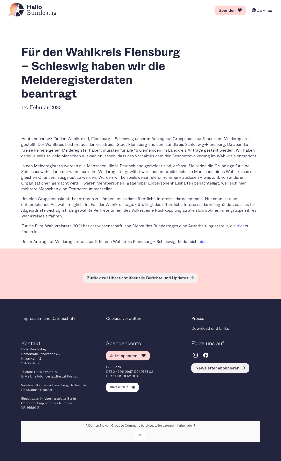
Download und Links (210, 328)
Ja (140, 434)
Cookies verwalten (123, 318)
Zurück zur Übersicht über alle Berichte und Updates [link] (137, 278)
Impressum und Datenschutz (48, 318)
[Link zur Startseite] (33, 9)
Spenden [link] (227, 10)
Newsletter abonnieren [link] (217, 368)
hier (241, 226)
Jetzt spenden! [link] (124, 355)
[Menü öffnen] (270, 10)
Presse (197, 318)
